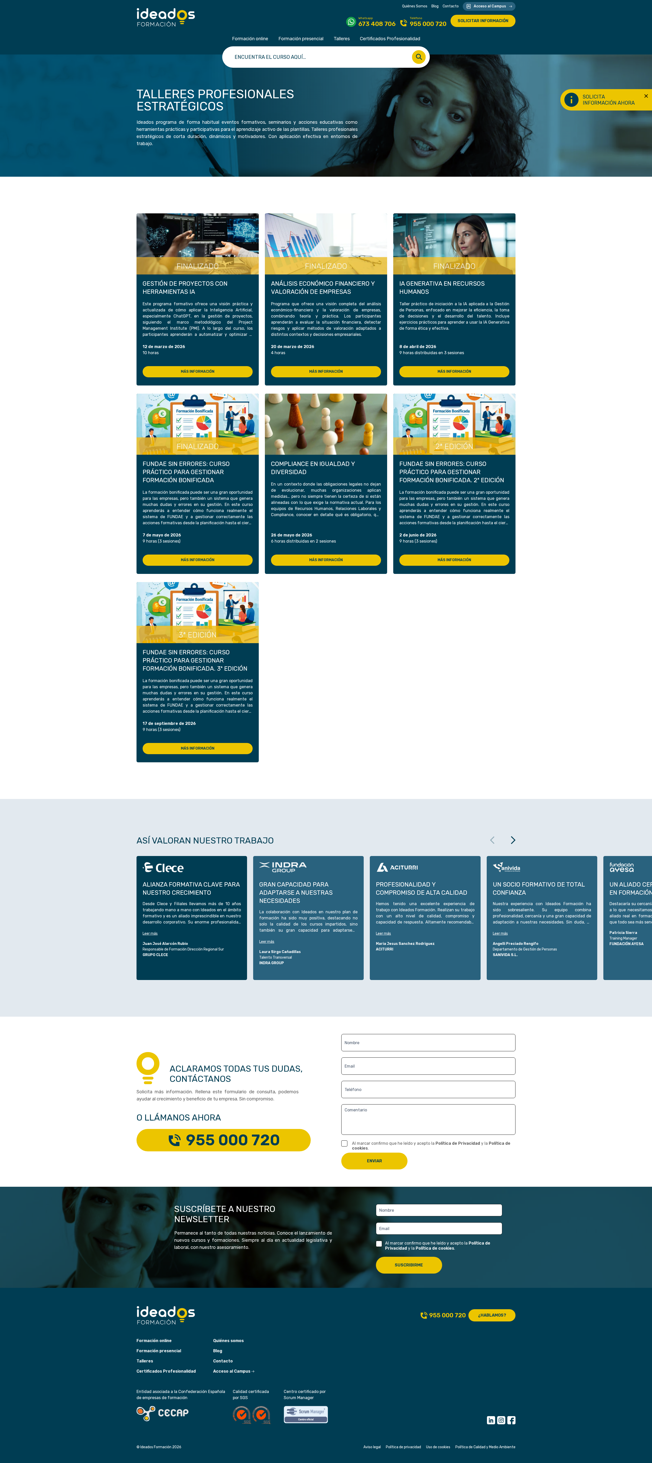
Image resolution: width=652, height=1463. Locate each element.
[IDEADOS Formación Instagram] (501, 1420)
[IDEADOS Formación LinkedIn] (491, 1420)
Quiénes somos (228, 1340)
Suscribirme (409, 1265)
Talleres (342, 39)
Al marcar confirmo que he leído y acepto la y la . (431, 1146)
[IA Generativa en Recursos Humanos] (454, 243)
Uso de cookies (438, 1447)
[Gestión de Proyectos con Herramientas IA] (198, 243)
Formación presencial (300, 39)
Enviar (374, 1160)
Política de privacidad (403, 1447)
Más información (197, 371)
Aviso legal (372, 1447)
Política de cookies (435, 1248)
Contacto (451, 6)
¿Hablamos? (492, 1315)
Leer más (150, 933)
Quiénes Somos (414, 6)
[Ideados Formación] (166, 17)
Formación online (250, 39)
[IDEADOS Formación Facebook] (511, 1420)
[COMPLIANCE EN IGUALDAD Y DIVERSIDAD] (326, 424)
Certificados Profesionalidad (390, 39)
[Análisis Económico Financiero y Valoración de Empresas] (326, 243)
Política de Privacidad (458, 1143)
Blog (435, 6)
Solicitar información (483, 20)
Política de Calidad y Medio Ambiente (485, 1447)
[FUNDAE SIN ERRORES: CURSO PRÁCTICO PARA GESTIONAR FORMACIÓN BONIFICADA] (198, 424)
